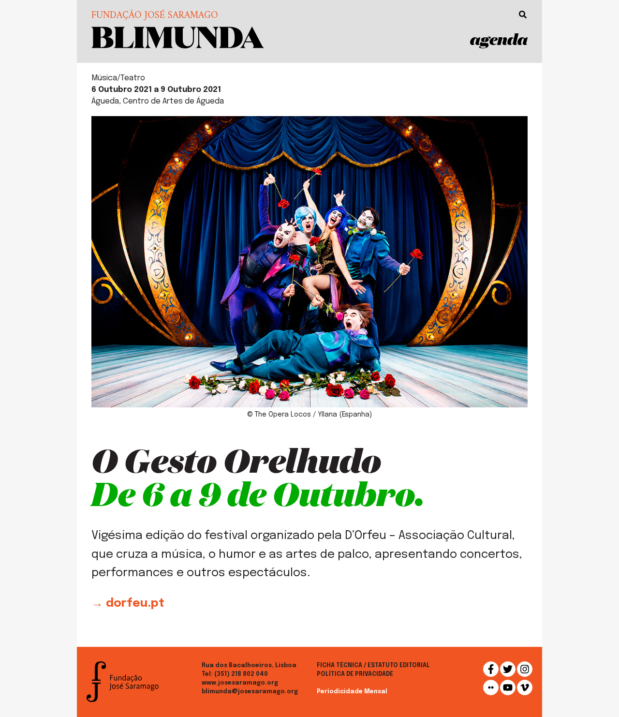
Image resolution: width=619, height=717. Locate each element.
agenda (499, 39)
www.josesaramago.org (240, 683)
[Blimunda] (177, 37)
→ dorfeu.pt (127, 604)
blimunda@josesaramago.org (250, 692)
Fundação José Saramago (154, 16)
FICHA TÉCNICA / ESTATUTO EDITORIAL (373, 666)
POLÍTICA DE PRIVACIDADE (355, 674)
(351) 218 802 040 (241, 674)
